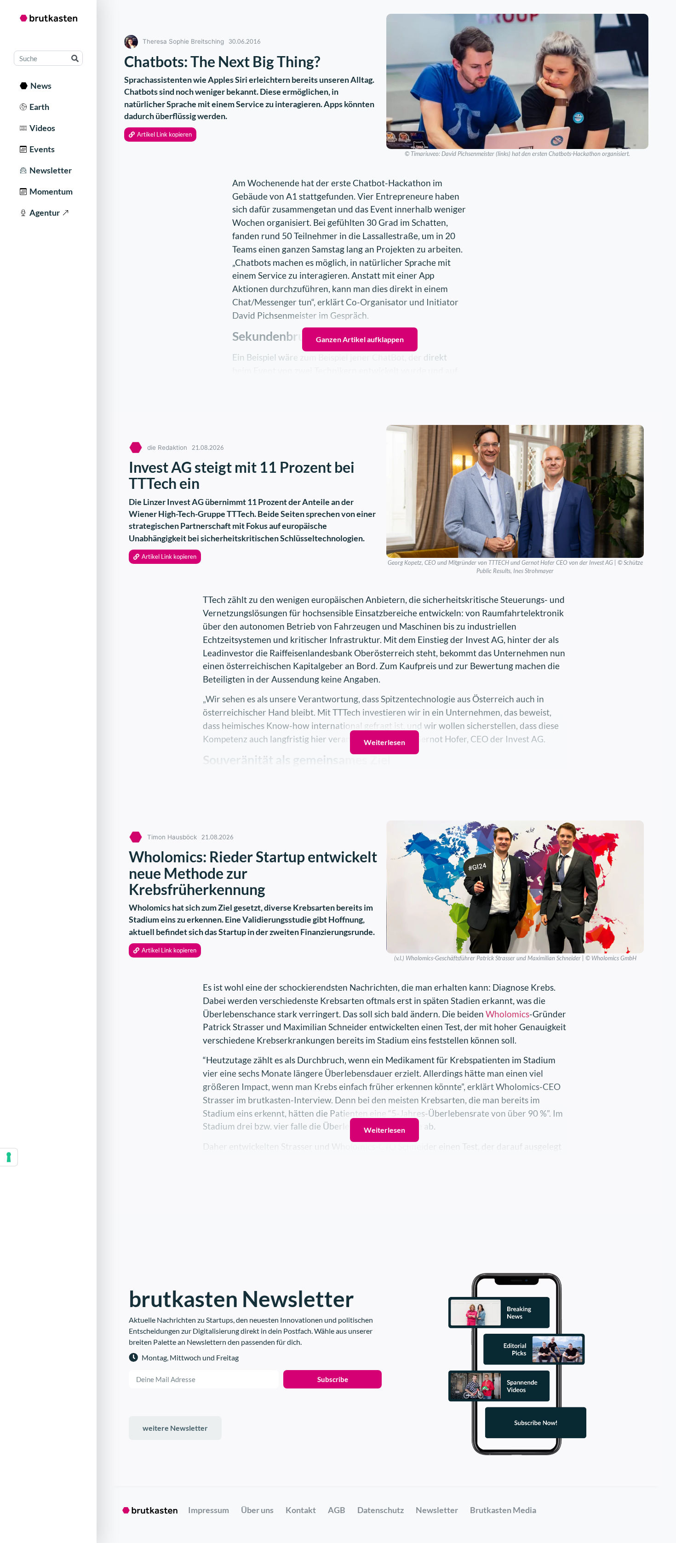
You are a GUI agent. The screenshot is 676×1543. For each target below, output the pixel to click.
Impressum (208, 1510)
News (40, 85)
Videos (41, 128)
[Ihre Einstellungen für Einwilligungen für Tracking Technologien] (8, 1157)
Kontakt (301, 1510)
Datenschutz (380, 1510)
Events (41, 149)
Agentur (43, 212)
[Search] (74, 58)
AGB (336, 1510)
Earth (38, 107)
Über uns (257, 1510)
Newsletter (49, 170)
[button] (160, 134)
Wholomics (507, 1014)
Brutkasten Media (503, 1510)
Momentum (50, 191)
